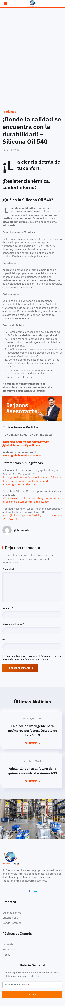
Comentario (8, 569)
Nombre (7, 607)
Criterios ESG (10, 917)
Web (4, 640)
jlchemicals (21, 530)
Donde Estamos (12, 922)
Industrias (8, 944)
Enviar (32, 994)
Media (6, 954)
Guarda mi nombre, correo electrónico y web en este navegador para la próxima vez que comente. (32, 658)
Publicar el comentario (21, 667)
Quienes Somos (11, 912)
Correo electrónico (13, 623)
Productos (9, 111)
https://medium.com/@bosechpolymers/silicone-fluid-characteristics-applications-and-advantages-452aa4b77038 (32, 481)
